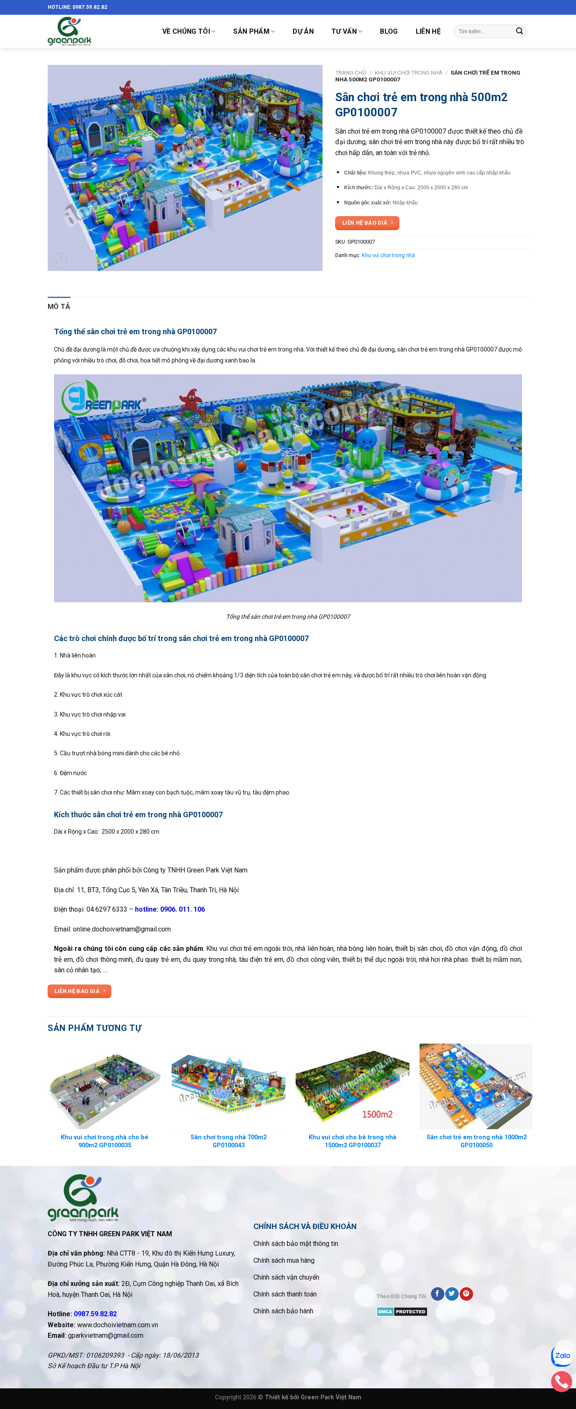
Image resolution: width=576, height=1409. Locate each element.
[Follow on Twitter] (451, 1294)
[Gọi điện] (561, 1383)
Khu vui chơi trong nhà (408, 72)
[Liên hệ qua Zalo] (561, 1358)
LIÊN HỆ (428, 31)
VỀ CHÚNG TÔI (186, 31)
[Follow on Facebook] (437, 1294)
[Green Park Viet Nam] (96, 31)
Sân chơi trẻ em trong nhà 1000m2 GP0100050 (477, 1141)
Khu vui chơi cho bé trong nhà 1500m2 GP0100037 (352, 1141)
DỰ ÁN (303, 31)
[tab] (59, 307)
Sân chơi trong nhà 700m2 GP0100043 (228, 1141)
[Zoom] (59, 261)
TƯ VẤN (344, 31)
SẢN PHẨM (251, 31)
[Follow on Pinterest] (466, 1294)
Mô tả (59, 306)
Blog (389, 31)
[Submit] (519, 31)
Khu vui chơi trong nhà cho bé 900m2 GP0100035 (104, 1141)
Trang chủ (350, 72)
